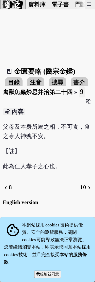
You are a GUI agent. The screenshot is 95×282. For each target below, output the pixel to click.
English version (20, 202)
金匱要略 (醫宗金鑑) (44, 71)
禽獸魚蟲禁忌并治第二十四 (38, 92)
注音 (36, 82)
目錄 (14, 82)
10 (86, 187)
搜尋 (57, 82)
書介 (79, 82)
